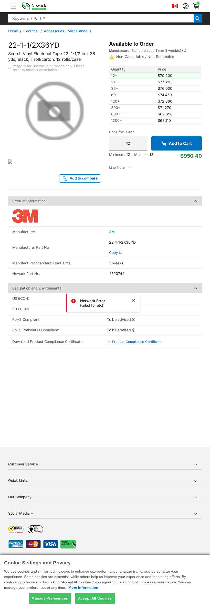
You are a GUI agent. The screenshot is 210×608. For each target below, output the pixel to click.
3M (112, 232)
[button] (13, 6)
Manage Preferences (50, 598)
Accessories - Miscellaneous (67, 31)
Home (13, 31)
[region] (105, 581)
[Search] (198, 18)
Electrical (30, 31)
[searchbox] (101, 18)
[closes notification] (134, 300)
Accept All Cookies (95, 598)
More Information (83, 587)
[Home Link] (41, 6)
